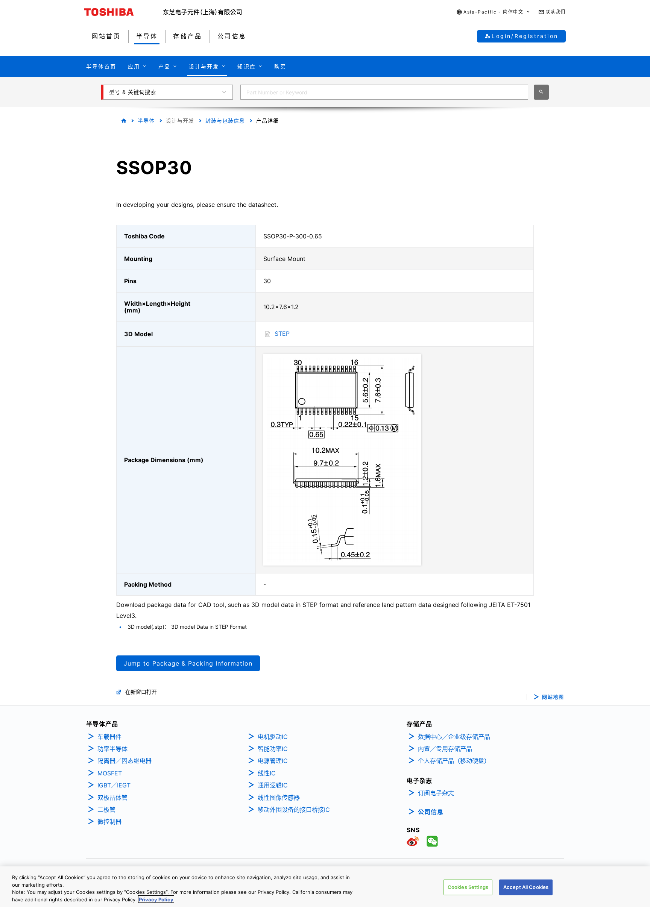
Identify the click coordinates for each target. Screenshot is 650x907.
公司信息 (430, 812)
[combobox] (384, 92)
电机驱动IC (273, 736)
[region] (325, 886)
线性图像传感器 (279, 797)
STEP (282, 333)
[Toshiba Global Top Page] (123, 12)
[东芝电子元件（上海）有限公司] (202, 12)
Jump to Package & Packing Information (188, 663)
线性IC (267, 773)
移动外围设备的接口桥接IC (294, 809)
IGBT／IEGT (114, 785)
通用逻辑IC (273, 785)
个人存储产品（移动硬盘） (454, 760)
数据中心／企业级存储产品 (454, 736)
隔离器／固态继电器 (124, 760)
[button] (493, 12)
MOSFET (109, 773)
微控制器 (109, 821)
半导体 (146, 120)
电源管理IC (273, 760)
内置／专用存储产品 (445, 748)
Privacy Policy (156, 899)
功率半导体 (112, 748)
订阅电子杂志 (436, 793)
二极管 (106, 809)
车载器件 (109, 736)
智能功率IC (273, 748)
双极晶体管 (112, 797)
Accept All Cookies (525, 887)
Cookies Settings (468, 887)
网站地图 (553, 697)
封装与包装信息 (225, 120)
